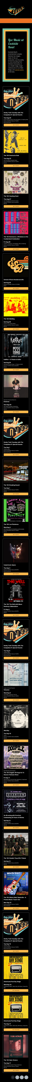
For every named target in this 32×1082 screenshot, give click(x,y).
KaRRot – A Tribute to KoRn (12, 359)
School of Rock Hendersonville (14, 279)
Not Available (16, 990)
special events (19, 70)
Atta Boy (6, 730)
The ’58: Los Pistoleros (11, 524)
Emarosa (6, 401)
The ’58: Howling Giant (11, 196)
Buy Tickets (16, 125)
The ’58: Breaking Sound (11, 485)
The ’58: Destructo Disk (11, 155)
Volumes (6, 690)
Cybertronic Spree (10, 565)
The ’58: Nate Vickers (11, 1060)
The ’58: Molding (9, 319)
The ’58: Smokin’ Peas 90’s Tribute (15, 858)
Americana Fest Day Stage (12, 981)
